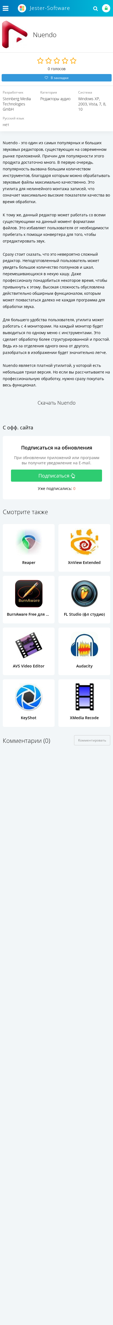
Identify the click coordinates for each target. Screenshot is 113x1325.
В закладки (60, 77)
